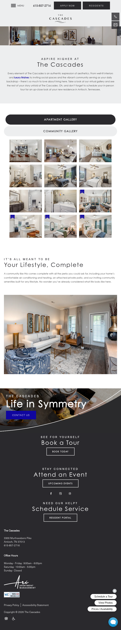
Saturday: (9, 566)
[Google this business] (60, 493)
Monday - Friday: (13, 563)
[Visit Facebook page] (51, 493)
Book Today (60, 451)
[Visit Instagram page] (70, 493)
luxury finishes (21, 77)
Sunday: (8, 570)
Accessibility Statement (35, 605)
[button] (67, 5)
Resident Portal (60, 517)
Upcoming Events (60, 483)
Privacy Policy (11, 605)
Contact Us (21, 415)
